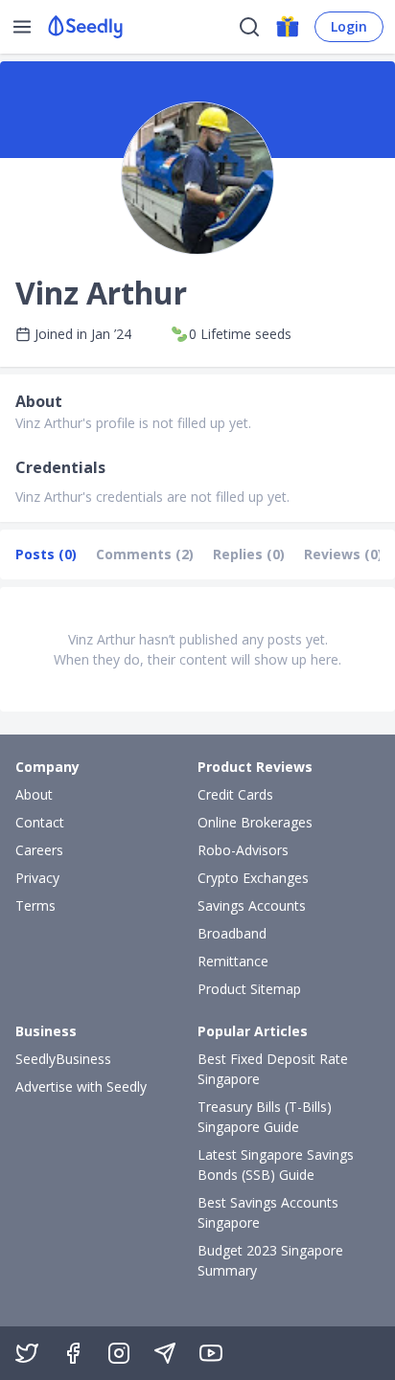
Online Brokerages (255, 822)
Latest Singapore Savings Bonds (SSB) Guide (276, 1164)
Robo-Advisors (243, 850)
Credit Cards (235, 794)
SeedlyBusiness (63, 1059)
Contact (39, 822)
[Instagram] (118, 1353)
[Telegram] (164, 1353)
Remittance (233, 961)
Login (349, 26)
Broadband (232, 933)
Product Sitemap (249, 989)
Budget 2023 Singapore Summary (270, 1260)
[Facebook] (72, 1353)
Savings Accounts (252, 905)
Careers (39, 850)
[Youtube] (210, 1353)
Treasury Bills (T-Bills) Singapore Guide (265, 1116)
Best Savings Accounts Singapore (268, 1212)
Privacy (37, 878)
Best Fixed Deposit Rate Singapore (273, 1069)
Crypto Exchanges (253, 878)
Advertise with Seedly (81, 1086)
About (34, 794)
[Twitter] (26, 1353)
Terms (35, 905)
